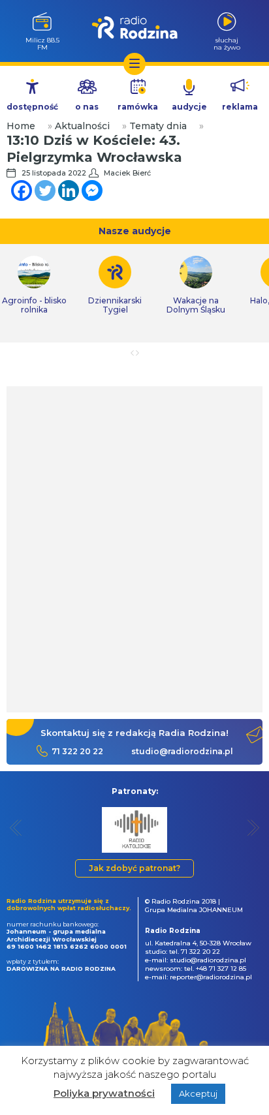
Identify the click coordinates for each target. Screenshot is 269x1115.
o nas (87, 107)
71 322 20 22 (77, 751)
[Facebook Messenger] (92, 190)
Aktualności (82, 126)
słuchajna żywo (227, 43)
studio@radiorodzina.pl (182, 751)
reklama (240, 107)
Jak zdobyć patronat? (134, 868)
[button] (16, 827)
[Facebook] (21, 190)
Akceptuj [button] (198, 1093)
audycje (189, 107)
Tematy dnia (158, 126)
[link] (114, 285)
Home (21, 126)
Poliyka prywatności (104, 1093)
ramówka (138, 107)
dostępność (32, 107)
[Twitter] (45, 190)
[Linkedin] (68, 190)
